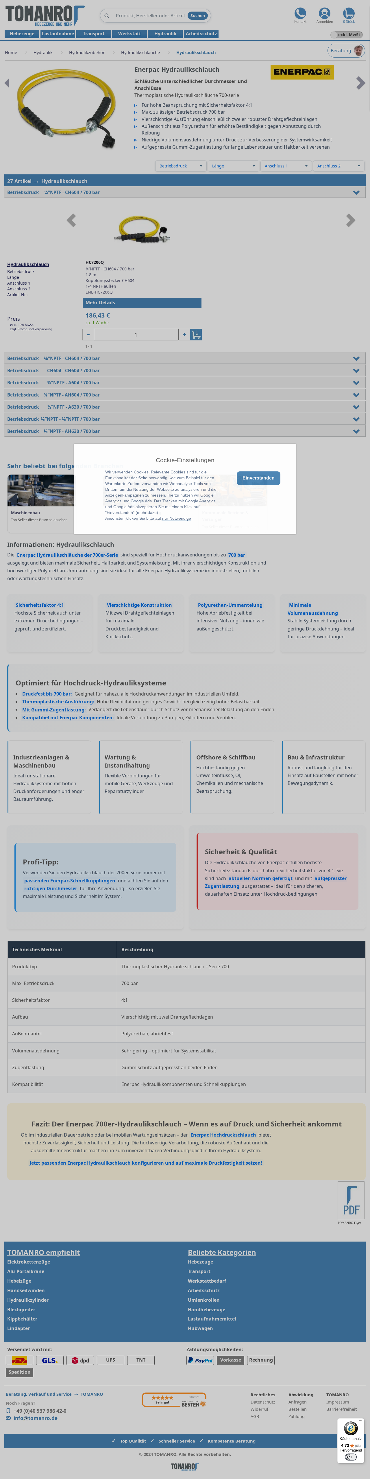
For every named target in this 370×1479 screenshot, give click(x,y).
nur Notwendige (176, 518)
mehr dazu (147, 512)
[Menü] (360, 1421)
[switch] (351, 1457)
